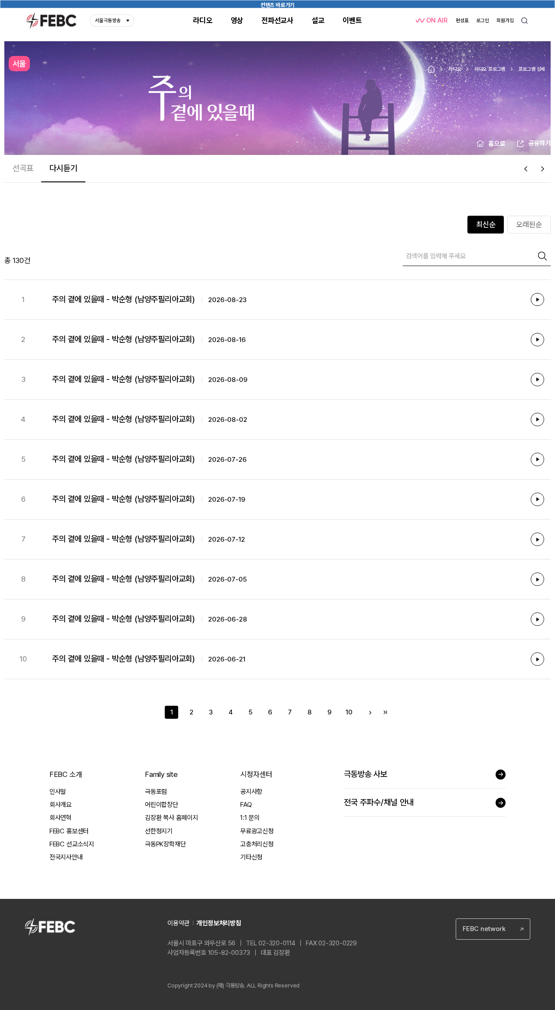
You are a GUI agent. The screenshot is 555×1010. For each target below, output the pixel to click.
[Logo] (51, 20)
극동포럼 (156, 792)
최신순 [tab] (486, 224)
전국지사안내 (66, 857)
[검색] (542, 256)
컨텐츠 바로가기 (277, 5)
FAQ (245, 805)
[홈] (431, 69)
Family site (161, 774)
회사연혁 (60, 818)
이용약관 (178, 923)
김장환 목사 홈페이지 (171, 818)
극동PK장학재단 (165, 844)
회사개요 (60, 805)
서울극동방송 (108, 20)
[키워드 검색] (524, 20)
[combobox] (493, 929)
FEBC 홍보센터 (68, 831)
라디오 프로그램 (489, 69)
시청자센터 (256, 774)
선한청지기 (159, 831)
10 (349, 712)
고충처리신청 (257, 844)
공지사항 (251, 792)
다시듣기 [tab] (63, 168)
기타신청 (251, 857)
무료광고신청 (257, 831)
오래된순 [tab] (529, 224)
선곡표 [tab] (23, 168)
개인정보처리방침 (218, 923)
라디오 (454, 69)
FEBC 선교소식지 (71, 844)
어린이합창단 (161, 805)
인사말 (57, 792)
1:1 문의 (250, 818)
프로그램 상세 (532, 69)
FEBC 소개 (65, 774)
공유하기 (539, 143)
